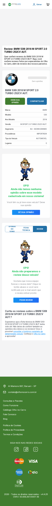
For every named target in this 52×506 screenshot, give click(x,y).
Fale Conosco (9, 414)
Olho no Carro (39, 334)
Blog (5, 419)
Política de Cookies (12, 425)
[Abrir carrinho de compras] (47, 4)
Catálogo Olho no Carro (14, 410)
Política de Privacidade (13, 430)
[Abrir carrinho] (4, 4)
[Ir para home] (14, 4)
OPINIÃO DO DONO (12, 229)
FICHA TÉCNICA (26, 229)
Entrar (39, 5)
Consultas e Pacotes (13, 401)
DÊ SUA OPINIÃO (26, 212)
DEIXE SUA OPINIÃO (15, 101)
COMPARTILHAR (37, 101)
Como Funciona (10, 405)
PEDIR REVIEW (26, 300)
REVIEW (40, 229)
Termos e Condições (13, 434)
